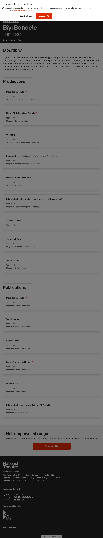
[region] (51, 10)
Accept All (44, 16)
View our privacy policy (23, 10)
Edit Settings (26, 16)
